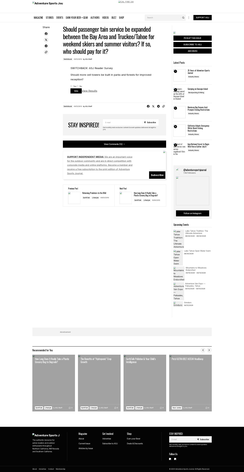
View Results (89, 90)
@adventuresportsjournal (194, 170)
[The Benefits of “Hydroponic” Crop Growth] (99, 383)
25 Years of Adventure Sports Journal (199, 71)
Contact (51, 469)
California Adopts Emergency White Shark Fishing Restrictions (198, 128)
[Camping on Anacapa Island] (179, 94)
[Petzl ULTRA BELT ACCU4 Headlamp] (190, 383)
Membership (60, 469)
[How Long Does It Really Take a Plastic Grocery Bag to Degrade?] (140, 196)
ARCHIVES (192, 51)
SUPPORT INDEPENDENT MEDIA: (99, 165)
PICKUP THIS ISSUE (192, 38)
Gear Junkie (177, 408)
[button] (189, 17)
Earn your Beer (133, 438)
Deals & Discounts (135, 443)
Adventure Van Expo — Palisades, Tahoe (195, 284)
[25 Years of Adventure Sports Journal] (179, 75)
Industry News (193, 77)
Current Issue (84, 443)
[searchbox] (163, 18)
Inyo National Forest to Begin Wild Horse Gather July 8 (198, 145)
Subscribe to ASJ (110, 443)
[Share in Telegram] (46, 46)
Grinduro (187, 302)
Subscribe (157, 175)
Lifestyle (95, 198)
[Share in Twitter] (46, 40)
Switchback (68, 59)
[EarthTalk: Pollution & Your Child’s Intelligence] (145, 383)
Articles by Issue (86, 448)
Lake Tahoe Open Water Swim (197, 251)
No (80, 86)
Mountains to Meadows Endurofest (196, 268)
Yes (75, 86)
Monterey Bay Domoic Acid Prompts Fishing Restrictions (199, 108)
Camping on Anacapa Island (198, 89)
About (81, 438)
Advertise (106, 438)
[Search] (183, 17)
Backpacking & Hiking (196, 92)
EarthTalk (86, 198)
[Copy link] (46, 52)
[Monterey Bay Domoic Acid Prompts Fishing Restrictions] (179, 112)
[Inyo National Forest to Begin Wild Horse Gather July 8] (179, 149)
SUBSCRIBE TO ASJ (192, 44)
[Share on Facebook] (46, 34)
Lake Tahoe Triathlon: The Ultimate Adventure (196, 232)
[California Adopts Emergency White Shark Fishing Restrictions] (179, 131)
